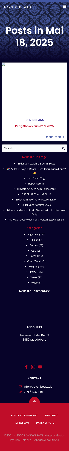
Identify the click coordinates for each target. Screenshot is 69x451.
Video (34, 282)
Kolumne (34, 266)
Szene (33, 277)
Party (33, 272)
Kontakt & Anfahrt (24, 415)
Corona (34, 245)
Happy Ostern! (36, 183)
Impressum (22, 422)
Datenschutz (45, 422)
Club (33, 240)
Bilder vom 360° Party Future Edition (36, 199)
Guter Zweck (34, 261)
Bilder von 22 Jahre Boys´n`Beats (36, 163)
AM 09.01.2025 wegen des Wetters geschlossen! (36, 219)
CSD (33, 250)
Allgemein (33, 234)
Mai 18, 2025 (36, 120)
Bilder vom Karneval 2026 (36, 204)
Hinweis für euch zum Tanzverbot (36, 188)
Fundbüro (51, 415)
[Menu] (64, 6)
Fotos (33, 256)
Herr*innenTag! (36, 178)
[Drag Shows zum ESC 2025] (34, 89)
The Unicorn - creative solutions (37, 440)
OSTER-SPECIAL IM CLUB (36, 194)
